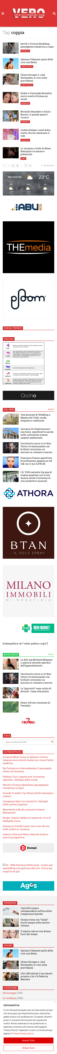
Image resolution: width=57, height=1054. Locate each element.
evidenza (29, 66)
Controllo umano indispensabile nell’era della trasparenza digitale (36, 911)
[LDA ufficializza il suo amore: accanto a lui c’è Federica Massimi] (11, 976)
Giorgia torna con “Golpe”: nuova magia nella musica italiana (35, 922)
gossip (23, 158)
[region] (28, 1027)
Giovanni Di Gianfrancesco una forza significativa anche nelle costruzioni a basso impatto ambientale (37, 433)
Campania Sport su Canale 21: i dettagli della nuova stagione (25, 803)
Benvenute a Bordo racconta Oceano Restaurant (24, 811)
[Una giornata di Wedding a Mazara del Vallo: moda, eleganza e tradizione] (11, 419)
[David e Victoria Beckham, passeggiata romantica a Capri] (11, 48)
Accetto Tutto (28, 1040)
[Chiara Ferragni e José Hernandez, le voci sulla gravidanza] (11, 79)
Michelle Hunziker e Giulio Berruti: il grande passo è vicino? (35, 114)
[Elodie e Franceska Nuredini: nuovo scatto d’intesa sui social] (11, 97)
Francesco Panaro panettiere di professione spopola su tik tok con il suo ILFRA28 (36, 460)
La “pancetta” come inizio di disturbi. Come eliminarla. (35, 690)
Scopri (51, 409)
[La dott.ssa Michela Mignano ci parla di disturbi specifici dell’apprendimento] (11, 664)
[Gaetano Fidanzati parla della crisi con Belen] (11, 63)
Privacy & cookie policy (22, 1033)
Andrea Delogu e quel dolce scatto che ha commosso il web (35, 132)
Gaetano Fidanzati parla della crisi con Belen (36, 61)
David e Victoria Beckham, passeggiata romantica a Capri (37, 45)
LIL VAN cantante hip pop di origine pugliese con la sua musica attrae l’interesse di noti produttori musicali (36, 476)
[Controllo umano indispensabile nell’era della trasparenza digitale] (11, 911)
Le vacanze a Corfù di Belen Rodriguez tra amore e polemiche (35, 151)
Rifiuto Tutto (28, 1048)
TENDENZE (10, 903)
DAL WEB (9, 409)
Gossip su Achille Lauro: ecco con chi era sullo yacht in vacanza (26, 827)
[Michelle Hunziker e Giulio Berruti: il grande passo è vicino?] (11, 116)
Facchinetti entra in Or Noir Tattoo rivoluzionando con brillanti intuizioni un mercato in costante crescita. (36, 448)
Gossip (23, 66)
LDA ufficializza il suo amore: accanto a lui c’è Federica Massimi (36, 976)
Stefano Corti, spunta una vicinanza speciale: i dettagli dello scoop (24, 778)
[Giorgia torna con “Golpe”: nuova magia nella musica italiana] (11, 922)
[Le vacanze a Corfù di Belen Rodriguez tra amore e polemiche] (11, 152)
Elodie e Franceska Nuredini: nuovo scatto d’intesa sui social (36, 96)
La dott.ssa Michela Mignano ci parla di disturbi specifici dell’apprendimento (36, 662)
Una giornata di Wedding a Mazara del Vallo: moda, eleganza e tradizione (35, 417)
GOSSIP (8, 945)
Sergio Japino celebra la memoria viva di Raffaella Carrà (27, 819)
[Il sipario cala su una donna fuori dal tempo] (11, 934)
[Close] (55, 1001)
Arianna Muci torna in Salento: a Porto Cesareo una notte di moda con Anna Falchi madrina (28, 760)
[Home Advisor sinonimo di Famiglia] (11, 707)
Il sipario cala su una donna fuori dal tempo (35, 933)
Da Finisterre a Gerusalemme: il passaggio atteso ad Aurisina (27, 770)
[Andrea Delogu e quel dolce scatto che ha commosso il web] (11, 134)
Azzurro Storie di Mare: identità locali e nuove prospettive (25, 836)
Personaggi (25, 51)
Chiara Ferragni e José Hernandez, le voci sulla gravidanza (33, 77)
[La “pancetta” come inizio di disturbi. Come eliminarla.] (11, 692)
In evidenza (10, 998)
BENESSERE (11, 654)
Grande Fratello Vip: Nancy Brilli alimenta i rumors (28, 794)
